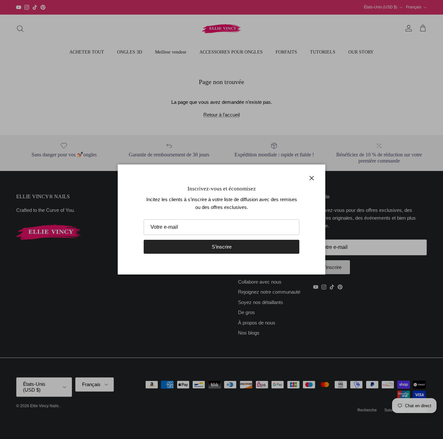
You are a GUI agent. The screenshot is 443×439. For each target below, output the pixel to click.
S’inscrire (222, 247)
